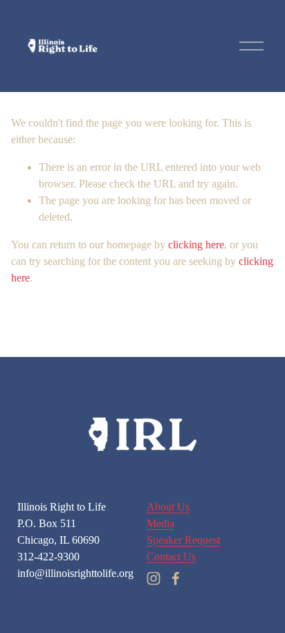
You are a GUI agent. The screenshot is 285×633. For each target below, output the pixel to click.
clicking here (196, 244)
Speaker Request (183, 540)
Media (160, 523)
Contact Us (171, 556)
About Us (168, 507)
